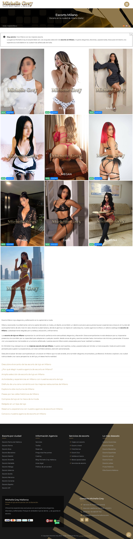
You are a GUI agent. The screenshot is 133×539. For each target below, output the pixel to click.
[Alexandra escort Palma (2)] (22, 247)
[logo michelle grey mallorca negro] (17, 2)
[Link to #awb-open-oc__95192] (126, 4)
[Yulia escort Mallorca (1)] (22, 50)
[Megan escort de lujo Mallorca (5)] (66, 115)
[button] (66, 364)
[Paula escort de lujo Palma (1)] (66, 50)
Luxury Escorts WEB (85, 536)
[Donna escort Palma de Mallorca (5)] (22, 181)
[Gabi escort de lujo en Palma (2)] (66, 181)
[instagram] (86, 520)
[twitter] (82, 520)
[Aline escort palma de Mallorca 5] (22, 115)
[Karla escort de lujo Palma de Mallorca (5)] (110, 50)
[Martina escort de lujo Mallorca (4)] (110, 181)
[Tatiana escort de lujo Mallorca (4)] (110, 115)
